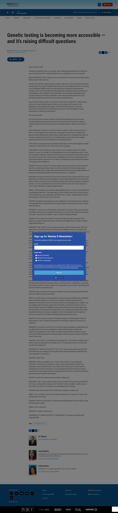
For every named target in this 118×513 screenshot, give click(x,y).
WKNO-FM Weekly (43, 255)
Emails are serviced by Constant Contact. (69, 267)
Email (36, 244)
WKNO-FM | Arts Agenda (45, 258)
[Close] (84, 234)
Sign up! (59, 273)
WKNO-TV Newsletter (44, 260)
